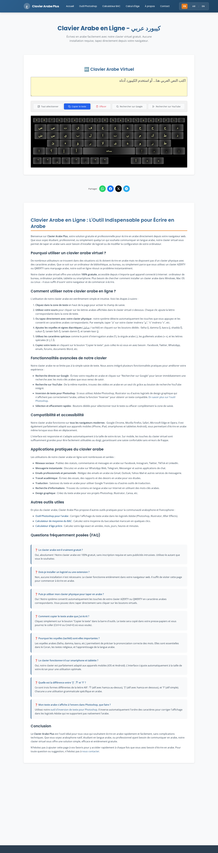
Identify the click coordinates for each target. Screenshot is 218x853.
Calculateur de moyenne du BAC (53, 521)
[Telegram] (126, 188)
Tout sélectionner (49, 106)
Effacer (103, 106)
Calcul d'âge (133, 6)
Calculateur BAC (111, 6)
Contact (165, 6)
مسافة (109, 151)
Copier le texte (79, 106)
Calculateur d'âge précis (48, 526)
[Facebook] (110, 188)
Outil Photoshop (88, 6)
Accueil (70, 6)
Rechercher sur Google (131, 106)
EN (203, 6)
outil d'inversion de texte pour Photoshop (73, 709)
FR (184, 6)
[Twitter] (118, 188)
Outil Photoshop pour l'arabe (51, 516)
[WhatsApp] (102, 188)
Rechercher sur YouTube (168, 106)
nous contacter (90, 751)
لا (103, 143)
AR (193, 6)
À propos (150, 6)
